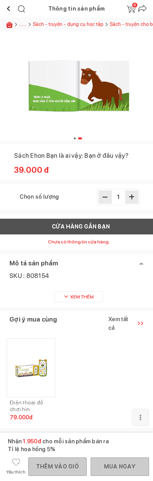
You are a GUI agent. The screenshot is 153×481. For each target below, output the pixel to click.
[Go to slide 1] (75, 138)
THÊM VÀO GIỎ (57, 466)
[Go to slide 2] (80, 138)
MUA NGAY (120, 466)
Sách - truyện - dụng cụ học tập (68, 24)
